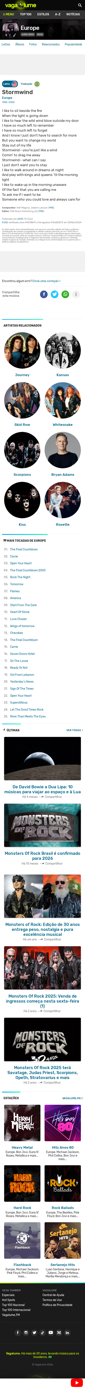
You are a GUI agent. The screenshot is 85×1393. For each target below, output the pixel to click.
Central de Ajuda (53, 1295)
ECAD (5, 222)
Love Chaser (18, 619)
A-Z (57, 14)
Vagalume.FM (71, 1098)
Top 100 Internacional (16, 1310)
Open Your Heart (21, 563)
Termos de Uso (52, 1300)
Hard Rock (28, 34)
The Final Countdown (24, 549)
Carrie (14, 556)
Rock (40, 34)
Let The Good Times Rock (27, 709)
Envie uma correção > (46, 281)
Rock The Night (20, 577)
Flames (15, 591)
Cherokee (16, 633)
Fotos (33, 44)
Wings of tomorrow (22, 626)
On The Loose (19, 661)
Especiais (8, 1295)
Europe (30, 27)
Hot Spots (8, 1300)
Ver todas (73, 730)
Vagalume (20, 5)
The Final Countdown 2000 (28, 570)
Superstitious (18, 702)
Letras (6, 44)
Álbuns (19, 44)
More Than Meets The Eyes (28, 716)
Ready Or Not (18, 668)
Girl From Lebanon (22, 675)
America (15, 598)
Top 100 (25, 14)
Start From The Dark (23, 605)
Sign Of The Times (22, 688)
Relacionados (51, 44)
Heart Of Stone (20, 612)
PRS (51, 207)
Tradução (26, 83)
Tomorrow (16, 584)
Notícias (73, 14)
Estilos (43, 14)
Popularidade (73, 44)
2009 (20, 219)
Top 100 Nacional (13, 1305)
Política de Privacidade (57, 1305)
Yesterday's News (22, 681)
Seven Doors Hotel (22, 654)
